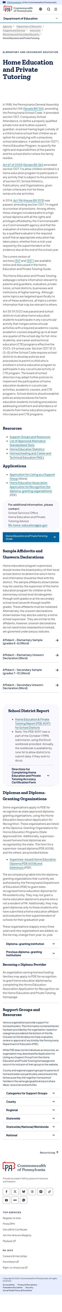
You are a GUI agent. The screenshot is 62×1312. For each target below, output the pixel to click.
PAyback (8, 1241)
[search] (48, 9)
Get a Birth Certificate (15, 1229)
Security (29, 1287)
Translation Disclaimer (13, 1287)
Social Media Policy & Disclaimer (17, 1290)
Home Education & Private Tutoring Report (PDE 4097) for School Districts (32, 723)
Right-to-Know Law (14, 1267)
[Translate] (40, 9)
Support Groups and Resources (30, 437)
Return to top (47, 1152)
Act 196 (18, 200)
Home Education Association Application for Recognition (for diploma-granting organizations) (31, 487)
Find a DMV (9, 1223)
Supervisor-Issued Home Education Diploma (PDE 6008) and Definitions (33, 863)
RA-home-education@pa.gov (27, 525)
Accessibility (9, 1285)
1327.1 (30, 260)
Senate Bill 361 (33, 165)
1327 (17, 260)
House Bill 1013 (33, 200)
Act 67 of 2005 (12, 165)
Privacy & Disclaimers (27, 1285)
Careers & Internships (15, 1256)
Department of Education (20, 18)
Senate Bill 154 (33, 108)
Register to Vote (12, 1218)
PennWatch (9, 1261)
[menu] (55, 9)
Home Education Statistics (27, 449)
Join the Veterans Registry (17, 1235)
